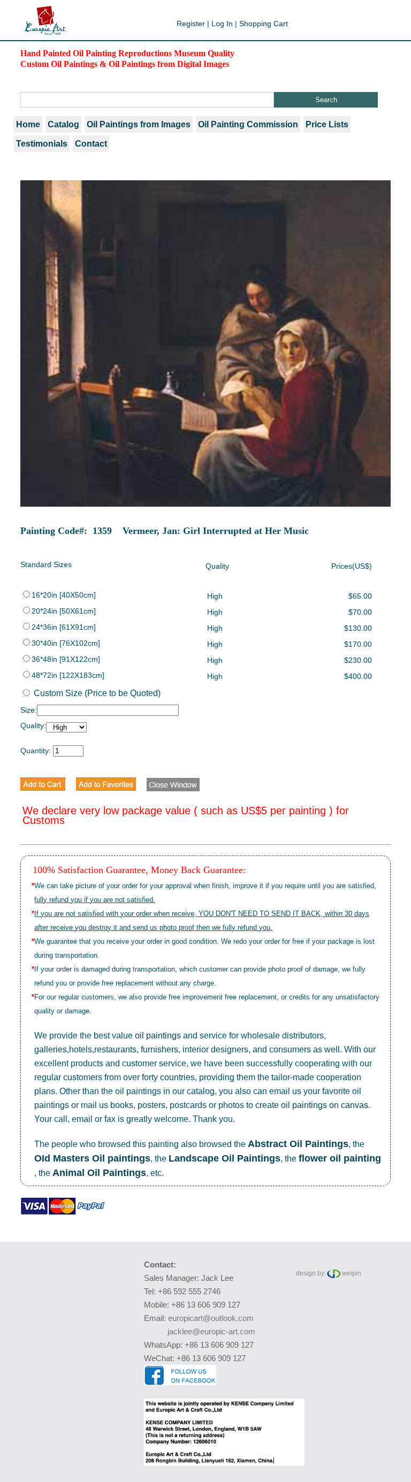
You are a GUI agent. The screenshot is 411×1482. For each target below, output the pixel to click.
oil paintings (158, 1035)
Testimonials (41, 143)
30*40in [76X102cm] (66, 643)
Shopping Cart (263, 23)
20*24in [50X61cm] (64, 611)
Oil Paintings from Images (139, 124)
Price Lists (327, 124)
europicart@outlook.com (211, 1318)
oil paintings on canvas (324, 1105)
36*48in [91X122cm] (66, 659)
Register (191, 23)
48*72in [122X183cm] (68, 675)
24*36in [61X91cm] (64, 627)
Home (28, 124)
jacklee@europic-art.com (211, 1331)
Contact (91, 143)
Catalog (63, 124)
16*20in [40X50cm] (64, 595)
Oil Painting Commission (248, 124)
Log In (222, 23)
